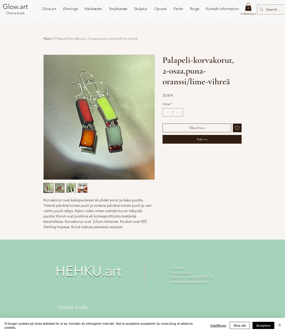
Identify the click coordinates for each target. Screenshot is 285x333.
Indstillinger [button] (218, 325)
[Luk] (279, 325)
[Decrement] (166, 112)
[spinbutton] (173, 112)
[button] (248, 7)
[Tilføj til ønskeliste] (237, 128)
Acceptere (263, 325)
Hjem (47, 38)
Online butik (14, 13)
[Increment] (179, 112)
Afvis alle (240, 325)
